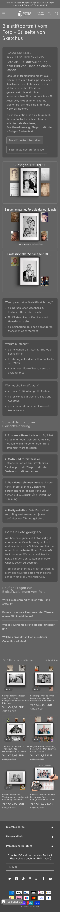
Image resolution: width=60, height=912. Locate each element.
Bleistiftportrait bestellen (24, 140)
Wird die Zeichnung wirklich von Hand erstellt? (26, 601)
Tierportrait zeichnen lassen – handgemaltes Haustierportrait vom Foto (15, 748)
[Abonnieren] (50, 867)
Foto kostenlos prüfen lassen (27, 149)
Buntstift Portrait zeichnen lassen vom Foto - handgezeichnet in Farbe (42, 797)
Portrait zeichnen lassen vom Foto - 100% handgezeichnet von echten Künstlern (15, 699)
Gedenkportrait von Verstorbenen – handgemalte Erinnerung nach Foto (15, 797)
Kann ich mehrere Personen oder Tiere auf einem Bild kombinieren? (29, 614)
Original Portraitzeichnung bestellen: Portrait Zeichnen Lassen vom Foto (43, 748)
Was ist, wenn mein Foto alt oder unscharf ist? (29, 626)
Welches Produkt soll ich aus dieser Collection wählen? (24, 639)
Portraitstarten (41, 13)
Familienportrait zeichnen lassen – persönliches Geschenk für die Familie (42, 698)
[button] (3, 13)
